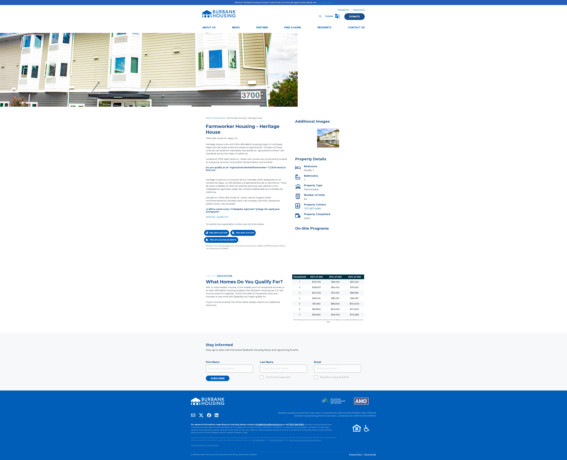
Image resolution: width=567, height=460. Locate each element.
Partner (262, 27)
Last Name (266, 362)
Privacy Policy (355, 454)
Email (317, 362)
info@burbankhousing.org (268, 424)
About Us (209, 27)
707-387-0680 (312, 208)
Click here (276, 167)
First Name (213, 362)
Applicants (359, 10)
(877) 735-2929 (276, 440)
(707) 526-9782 (296, 424)
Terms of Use (370, 454)
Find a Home (292, 27)
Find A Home (219, 118)
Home (208, 118)
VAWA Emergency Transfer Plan (205, 445)
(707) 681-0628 (258, 440)
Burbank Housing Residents (334, 377)
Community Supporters (278, 377)
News (236, 27)
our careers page (324, 2)
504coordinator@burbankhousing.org (305, 440)
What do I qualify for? (217, 217)
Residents (343, 10)
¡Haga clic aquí (265, 209)
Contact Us (356, 27)
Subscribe (218, 378)
